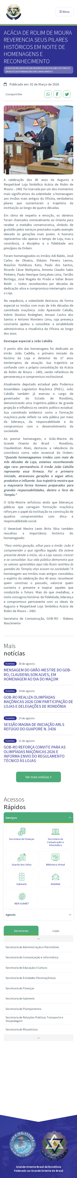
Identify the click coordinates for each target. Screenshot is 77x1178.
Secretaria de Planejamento (23, 1009)
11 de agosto (27, 741)
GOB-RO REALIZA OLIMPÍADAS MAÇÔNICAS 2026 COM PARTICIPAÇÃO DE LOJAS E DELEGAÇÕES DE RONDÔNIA (38, 701)
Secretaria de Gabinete (20, 998)
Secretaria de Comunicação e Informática (32, 957)
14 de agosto (27, 691)
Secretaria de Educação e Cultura (26, 967)
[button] (38, 939)
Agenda (11, 914)
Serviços (11, 818)
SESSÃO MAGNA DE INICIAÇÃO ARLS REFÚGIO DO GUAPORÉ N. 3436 (34, 726)
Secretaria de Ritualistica (22, 1029)
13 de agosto (27, 718)
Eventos (10, 663)
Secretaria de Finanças (20, 988)
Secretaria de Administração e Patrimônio (32, 947)
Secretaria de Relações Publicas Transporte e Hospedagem (34, 1019)
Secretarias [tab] (21, 931)
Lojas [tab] (56, 931)
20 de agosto (27, 663)
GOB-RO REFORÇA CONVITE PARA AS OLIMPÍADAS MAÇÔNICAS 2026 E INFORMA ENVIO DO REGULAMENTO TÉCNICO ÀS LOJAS (35, 754)
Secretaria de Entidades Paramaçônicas (31, 978)
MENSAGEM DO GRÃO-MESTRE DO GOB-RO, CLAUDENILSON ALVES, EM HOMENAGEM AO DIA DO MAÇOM (37, 674)
